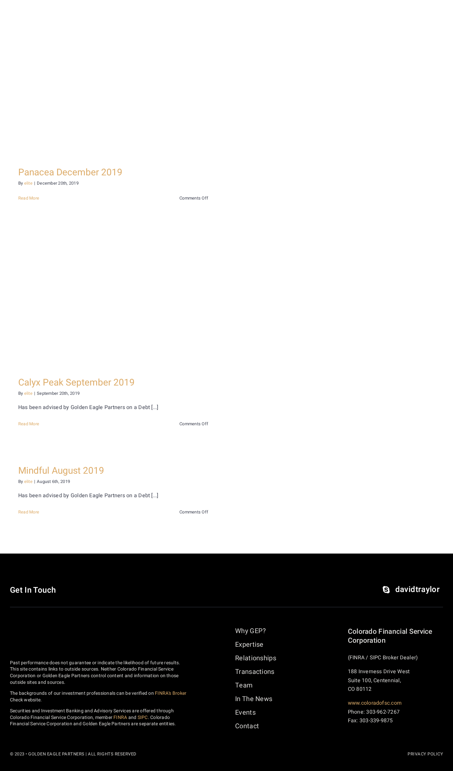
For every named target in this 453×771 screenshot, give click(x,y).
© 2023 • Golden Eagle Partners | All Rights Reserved (73, 754)
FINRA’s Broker (170, 693)
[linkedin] (72, 590)
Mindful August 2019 (61, 471)
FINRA (120, 717)
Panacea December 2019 (70, 172)
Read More (28, 198)
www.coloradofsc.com (375, 703)
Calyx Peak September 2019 (76, 382)
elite (28, 183)
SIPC (143, 717)
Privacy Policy (425, 754)
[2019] (113, 88)
